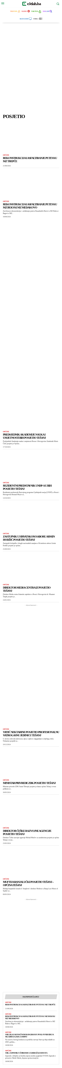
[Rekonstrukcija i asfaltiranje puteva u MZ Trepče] (31, 137)
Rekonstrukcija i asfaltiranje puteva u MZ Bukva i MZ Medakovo (30, 206)
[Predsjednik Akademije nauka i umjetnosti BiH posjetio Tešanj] (31, 414)
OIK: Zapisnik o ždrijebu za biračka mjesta (26, 1053)
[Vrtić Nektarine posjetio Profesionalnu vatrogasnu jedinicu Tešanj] (31, 711)
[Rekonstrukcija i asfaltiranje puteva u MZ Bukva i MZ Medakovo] (31, 183)
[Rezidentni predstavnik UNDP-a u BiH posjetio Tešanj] (31, 465)
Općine (6, 155)
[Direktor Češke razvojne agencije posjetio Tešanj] (31, 810)
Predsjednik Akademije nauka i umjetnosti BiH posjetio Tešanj (24, 436)
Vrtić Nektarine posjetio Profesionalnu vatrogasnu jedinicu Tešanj (31, 733)
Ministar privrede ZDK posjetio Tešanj (29, 783)
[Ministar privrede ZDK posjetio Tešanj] (31, 762)
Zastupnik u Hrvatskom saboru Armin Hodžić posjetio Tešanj (29, 538)
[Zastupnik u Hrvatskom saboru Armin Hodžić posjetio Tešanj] (31, 516)
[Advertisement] (31, 69)
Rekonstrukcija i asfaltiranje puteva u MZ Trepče (30, 1004)
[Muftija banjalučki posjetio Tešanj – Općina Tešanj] (31, 861)
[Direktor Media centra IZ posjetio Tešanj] (31, 567)
